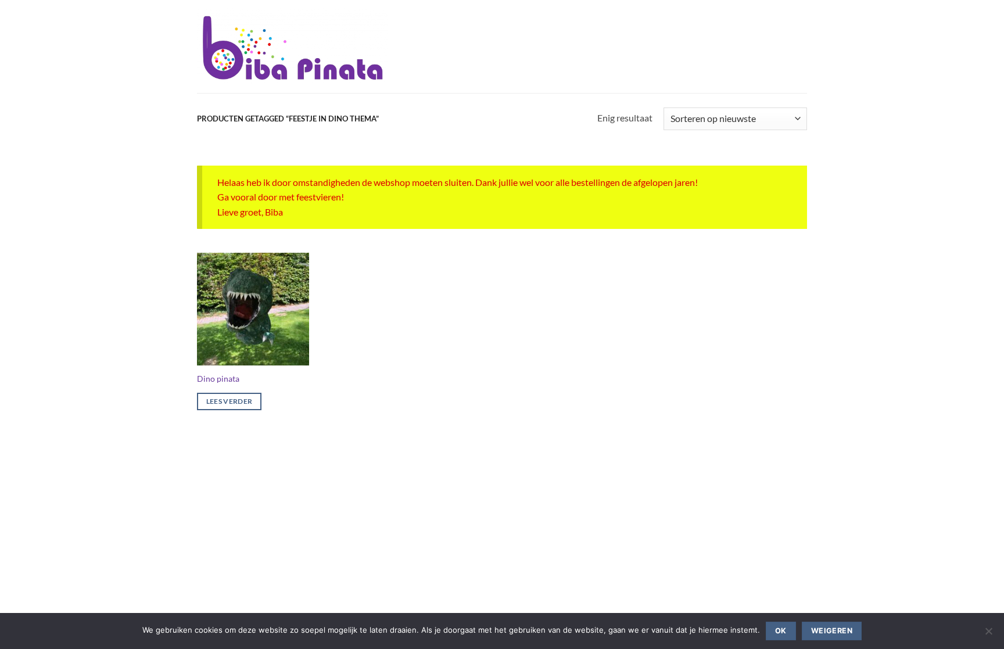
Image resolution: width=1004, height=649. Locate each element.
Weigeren (831, 630)
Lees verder (229, 401)
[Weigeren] (988, 634)
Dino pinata (218, 378)
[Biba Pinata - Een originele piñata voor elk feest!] (292, 46)
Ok (781, 630)
